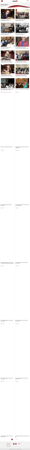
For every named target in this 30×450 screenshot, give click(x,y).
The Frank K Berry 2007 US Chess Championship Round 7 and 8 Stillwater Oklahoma (7, 62)
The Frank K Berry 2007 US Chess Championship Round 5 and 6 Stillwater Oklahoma (21, 62)
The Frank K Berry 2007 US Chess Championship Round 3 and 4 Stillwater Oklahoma (7, 76)
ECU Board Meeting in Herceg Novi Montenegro (6, 205)
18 (16, 439)
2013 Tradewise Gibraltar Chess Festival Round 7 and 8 (7, 320)
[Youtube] (14, 444)
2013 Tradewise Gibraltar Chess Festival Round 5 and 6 (21, 320)
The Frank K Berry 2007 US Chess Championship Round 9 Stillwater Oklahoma (22, 48)
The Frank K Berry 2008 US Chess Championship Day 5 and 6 (6, 34)
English (20, 443)
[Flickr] (16, 444)
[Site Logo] (15, 1)
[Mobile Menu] (2, 1)
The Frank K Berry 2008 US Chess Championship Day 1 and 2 (6, 48)
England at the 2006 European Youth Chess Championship (22, 147)
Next (18, 439)
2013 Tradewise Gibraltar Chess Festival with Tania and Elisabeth (22, 205)
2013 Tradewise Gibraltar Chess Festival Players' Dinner (7, 436)
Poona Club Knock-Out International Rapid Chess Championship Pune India (7, 89)
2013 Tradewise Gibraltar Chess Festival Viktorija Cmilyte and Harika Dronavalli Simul (7, 263)
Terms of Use (8, 445)
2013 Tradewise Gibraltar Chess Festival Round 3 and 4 (7, 378)
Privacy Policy (9, 446)
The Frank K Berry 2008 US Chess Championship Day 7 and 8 (20, 20)
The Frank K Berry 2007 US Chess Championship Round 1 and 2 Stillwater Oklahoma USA (21, 76)
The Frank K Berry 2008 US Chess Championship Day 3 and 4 (20, 34)
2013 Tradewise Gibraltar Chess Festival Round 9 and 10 (21, 263)
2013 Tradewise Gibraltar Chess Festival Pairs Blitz (22, 436)
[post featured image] (8, 14)
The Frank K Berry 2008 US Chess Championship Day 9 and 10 (6, 20)
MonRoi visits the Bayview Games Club (6, 146)
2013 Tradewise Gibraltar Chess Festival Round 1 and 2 (21, 378)
